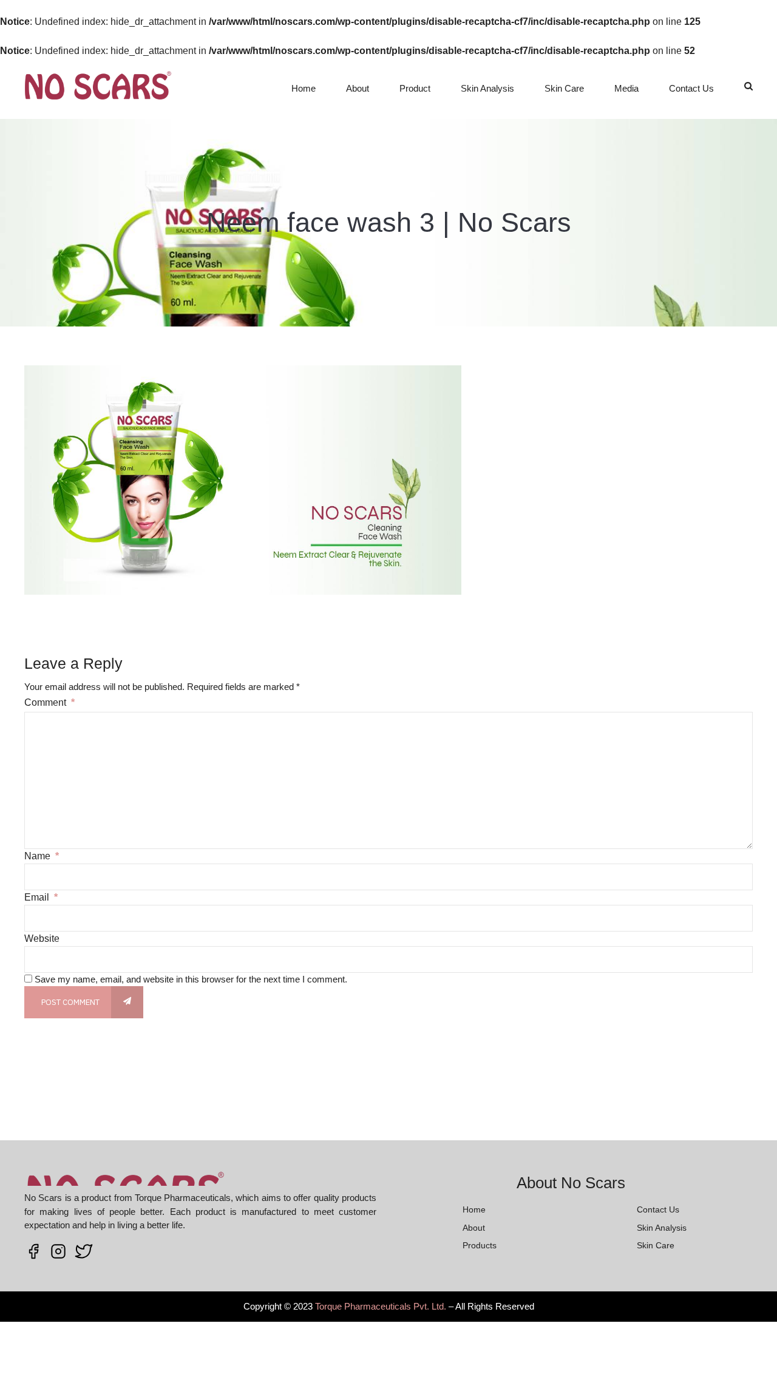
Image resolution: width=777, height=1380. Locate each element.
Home (303, 88)
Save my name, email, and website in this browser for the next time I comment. (191, 979)
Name (41, 856)
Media (626, 88)
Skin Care (564, 88)
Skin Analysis (487, 88)
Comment (49, 702)
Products (480, 1245)
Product (414, 88)
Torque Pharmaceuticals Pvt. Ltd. (380, 1306)
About (357, 88)
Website (41, 938)
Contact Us (691, 88)
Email (41, 897)
